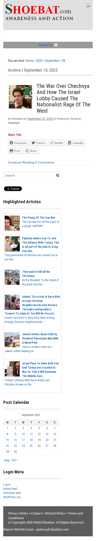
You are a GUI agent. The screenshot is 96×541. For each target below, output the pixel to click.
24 (23, 445)
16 (15, 440)
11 (31, 434)
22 (7, 445)
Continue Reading (21, 162)
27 (47, 445)
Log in (6, 484)
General (75, 118)
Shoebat (17, 118)
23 (15, 445)
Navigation (46, 45)
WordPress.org (12, 497)
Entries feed (10, 488)
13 (47, 434)
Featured (63, 118)
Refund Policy (55, 513)
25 (31, 445)
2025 (39, 61)
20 (47, 440)
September (52, 61)
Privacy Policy (18, 513)
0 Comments (44, 162)
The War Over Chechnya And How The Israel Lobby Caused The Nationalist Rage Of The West (63, 98)
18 (31, 440)
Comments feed (12, 493)
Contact (36, 513)
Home (30, 61)
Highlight (14, 123)
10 (23, 434)
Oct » (14, 460)
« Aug (6, 460)
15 (7, 440)
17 (23, 440)
